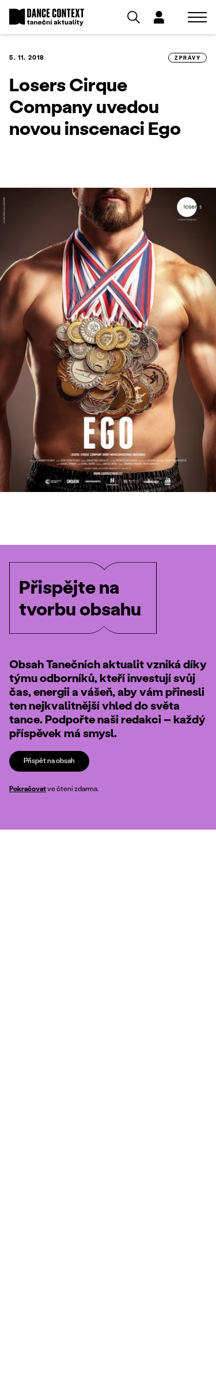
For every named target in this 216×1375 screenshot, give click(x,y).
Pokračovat (27, 788)
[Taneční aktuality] (46, 17)
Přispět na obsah (49, 760)
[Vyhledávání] (133, 17)
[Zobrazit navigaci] (197, 17)
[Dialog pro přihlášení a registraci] (159, 17)
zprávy (187, 58)
